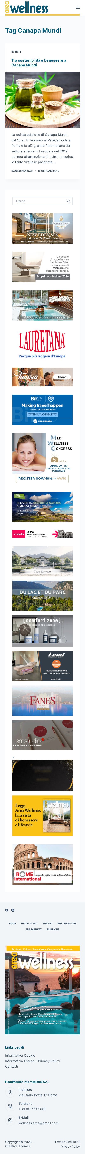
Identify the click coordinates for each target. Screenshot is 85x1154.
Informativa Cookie (20, 1055)
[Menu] (78, 7)
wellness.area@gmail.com (39, 1123)
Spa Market (34, 929)
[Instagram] (12, 910)
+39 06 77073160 (32, 1109)
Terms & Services (66, 1141)
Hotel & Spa (29, 923)
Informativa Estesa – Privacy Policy (32, 1061)
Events (16, 51)
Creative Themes (17, 1146)
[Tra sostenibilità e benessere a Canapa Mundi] (42, 100)
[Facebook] (6, 910)
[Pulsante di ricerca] (68, 201)
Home (12, 923)
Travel (47, 923)
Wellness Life (66, 923)
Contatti (11, 1066)
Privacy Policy (70, 1146)
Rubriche (53, 929)
